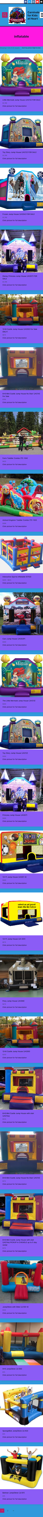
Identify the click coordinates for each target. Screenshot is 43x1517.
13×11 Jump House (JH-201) (13, 939)
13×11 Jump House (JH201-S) (14, 877)
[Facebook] (25, 1)
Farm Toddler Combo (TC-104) (15, 458)
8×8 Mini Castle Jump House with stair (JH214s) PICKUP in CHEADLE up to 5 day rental (19, 1242)
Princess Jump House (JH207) (14, 815)
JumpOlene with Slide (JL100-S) (15, 1307)
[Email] (41, 1)
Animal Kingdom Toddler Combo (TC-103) (19, 520)
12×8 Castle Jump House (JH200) (16, 1051)
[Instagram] (33, 1)
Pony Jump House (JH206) (13, 1001)
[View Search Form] (5, 15)
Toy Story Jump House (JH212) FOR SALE (19, 152)
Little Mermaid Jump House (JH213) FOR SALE (21, 100)
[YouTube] (37, 1)
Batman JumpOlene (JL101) (13, 1493)
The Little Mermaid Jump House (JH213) (18, 701)
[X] (29, 1)
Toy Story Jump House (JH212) (15, 753)
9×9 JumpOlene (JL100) (12, 1369)
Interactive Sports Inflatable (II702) (16, 577)
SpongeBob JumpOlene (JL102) (15, 1431)
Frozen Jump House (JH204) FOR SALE (18, 214)
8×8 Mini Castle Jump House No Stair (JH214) (21, 1178)
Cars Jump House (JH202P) (13, 639)
